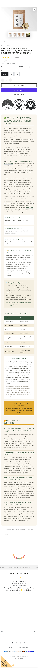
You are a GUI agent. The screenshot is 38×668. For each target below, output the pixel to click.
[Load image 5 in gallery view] (28, 35)
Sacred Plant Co (6, 45)
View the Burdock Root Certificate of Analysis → (19, 302)
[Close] (12, 665)
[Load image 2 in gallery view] (15, 35)
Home (3, 41)
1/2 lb (5, 74)
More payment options (19, 94)
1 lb (12, 74)
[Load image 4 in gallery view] (23, 35)
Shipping (3, 63)
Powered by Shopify (19, 658)
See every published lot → (13, 305)
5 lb (18, 74)
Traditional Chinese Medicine (15, 161)
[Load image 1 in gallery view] (10, 35)
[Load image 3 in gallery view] (19, 35)
